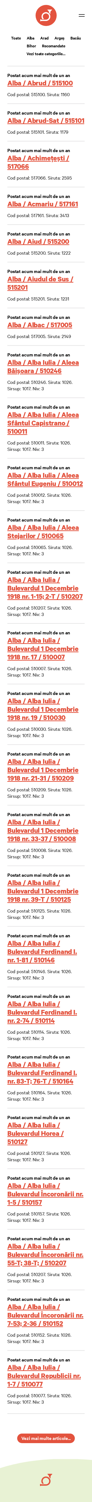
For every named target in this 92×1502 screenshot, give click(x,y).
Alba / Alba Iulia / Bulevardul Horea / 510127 (35, 1133)
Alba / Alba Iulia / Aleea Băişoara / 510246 (43, 366)
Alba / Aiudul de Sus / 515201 (40, 283)
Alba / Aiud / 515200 (38, 241)
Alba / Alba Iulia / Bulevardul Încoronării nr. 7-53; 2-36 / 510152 (45, 1315)
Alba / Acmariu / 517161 (42, 203)
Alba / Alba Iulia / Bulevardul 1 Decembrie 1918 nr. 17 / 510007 (43, 648)
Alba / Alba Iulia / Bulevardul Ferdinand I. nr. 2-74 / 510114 (42, 1012)
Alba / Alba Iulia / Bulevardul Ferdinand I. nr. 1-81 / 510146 (42, 951)
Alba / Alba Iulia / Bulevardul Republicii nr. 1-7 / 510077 (44, 1375)
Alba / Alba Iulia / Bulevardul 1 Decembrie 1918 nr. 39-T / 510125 (43, 891)
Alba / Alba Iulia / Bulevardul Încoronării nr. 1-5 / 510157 (45, 1194)
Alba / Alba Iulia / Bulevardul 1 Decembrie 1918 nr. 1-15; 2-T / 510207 (45, 588)
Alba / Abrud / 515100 (40, 82)
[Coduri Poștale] (46, 15)
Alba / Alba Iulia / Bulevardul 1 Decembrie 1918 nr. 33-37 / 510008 (43, 830)
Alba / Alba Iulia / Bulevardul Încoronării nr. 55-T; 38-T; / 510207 (45, 1254)
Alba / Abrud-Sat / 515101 (45, 120)
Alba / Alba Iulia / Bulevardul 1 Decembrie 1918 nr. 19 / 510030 (43, 709)
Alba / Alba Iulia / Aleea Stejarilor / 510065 (43, 531)
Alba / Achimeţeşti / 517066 (38, 162)
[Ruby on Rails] (46, 1480)
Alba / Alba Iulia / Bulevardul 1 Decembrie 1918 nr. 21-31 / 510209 (43, 770)
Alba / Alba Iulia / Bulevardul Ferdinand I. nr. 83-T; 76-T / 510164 (42, 1072)
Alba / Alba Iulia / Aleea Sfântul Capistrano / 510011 (43, 423)
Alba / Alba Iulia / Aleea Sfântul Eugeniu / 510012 (45, 479)
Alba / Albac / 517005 (39, 324)
